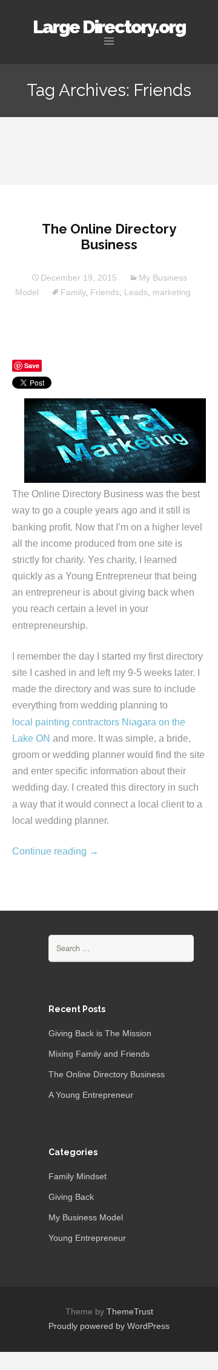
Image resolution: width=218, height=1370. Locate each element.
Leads (136, 292)
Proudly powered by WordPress (109, 1326)
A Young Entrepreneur (90, 1095)
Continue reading (55, 851)
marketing (172, 292)
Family (73, 292)
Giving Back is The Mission (99, 1033)
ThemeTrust (130, 1311)
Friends (104, 292)
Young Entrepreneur (87, 1238)
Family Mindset (77, 1176)
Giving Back (71, 1197)
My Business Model (85, 1217)
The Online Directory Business (109, 236)
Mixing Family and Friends (99, 1054)
